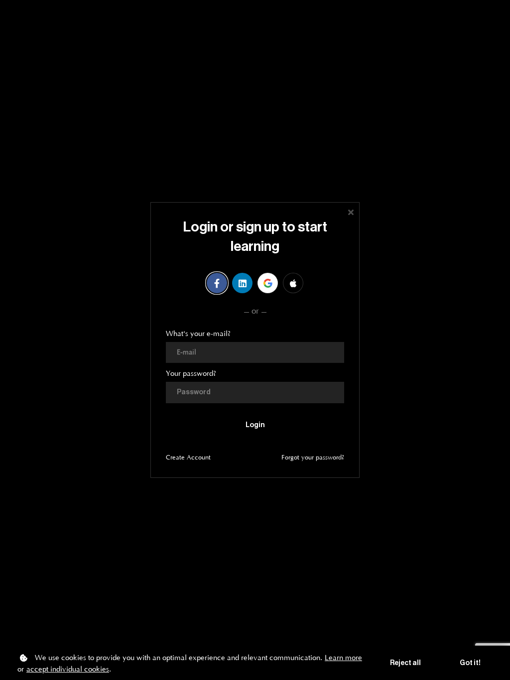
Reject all (405, 663)
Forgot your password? (312, 457)
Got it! (470, 663)
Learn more (343, 658)
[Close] (351, 211)
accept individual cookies (67, 669)
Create (188, 457)
